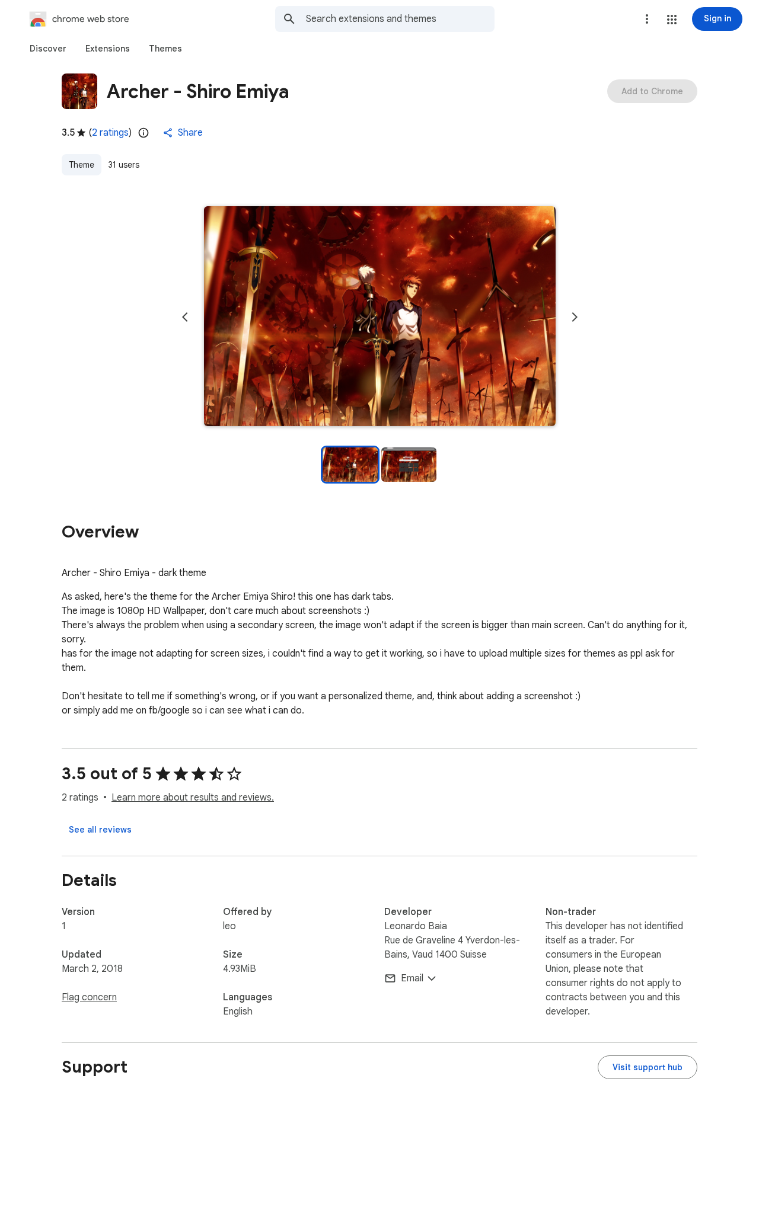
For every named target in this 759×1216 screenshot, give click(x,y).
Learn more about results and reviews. (192, 798)
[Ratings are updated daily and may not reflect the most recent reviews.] (143, 133)
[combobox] (400, 19)
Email (412, 978)
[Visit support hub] (647, 1067)
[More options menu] (647, 19)
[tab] (48, 48)
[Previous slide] (185, 317)
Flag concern (89, 997)
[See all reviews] (100, 829)
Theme (81, 164)
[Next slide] (574, 317)
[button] (672, 19)
